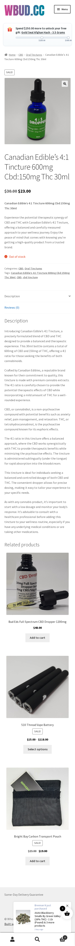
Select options (38, 749)
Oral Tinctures (34, 54)
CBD (20, 54)
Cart (58, 936)
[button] (65, 84)
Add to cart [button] (37, 638)
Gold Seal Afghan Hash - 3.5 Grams (43, 32)
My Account (12, 939)
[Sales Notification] (42, 917)
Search (37, 939)
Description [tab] (12, 296)
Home (12, 54)
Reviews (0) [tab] (11, 307)
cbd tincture (30, 277)
